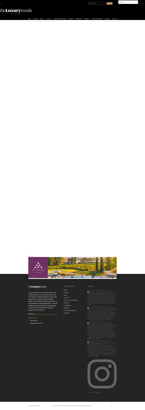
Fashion (35, 18)
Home (29, 18)
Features (107, 18)
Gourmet (70, 18)
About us (114, 18)
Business (86, 18)
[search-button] (119, 5)
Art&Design (79, 18)
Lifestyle (48, 18)
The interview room (96, 18)
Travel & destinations (60, 18)
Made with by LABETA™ (34, 406)
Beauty (42, 18)
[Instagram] (4, 3)
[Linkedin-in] (6, 3)
